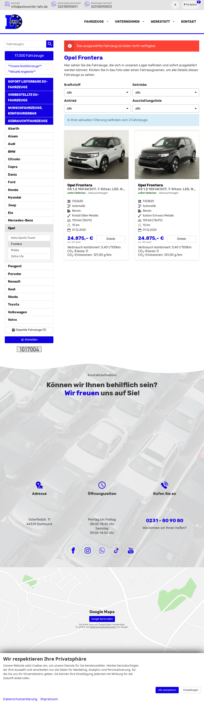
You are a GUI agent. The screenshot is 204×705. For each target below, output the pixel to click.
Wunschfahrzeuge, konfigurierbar (25, 110)
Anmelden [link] (31, 339)
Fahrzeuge (94, 22)
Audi (11, 144)
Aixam (13, 136)
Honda (13, 190)
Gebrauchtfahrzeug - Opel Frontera (96, 195)
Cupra (12, 167)
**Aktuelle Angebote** (22, 71)
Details (110, 239)
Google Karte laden (102, 619)
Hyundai (14, 197)
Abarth (13, 128)
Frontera (16, 244)
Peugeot (15, 266)
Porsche (14, 274)
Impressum (49, 699)
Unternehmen (127, 22)
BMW (11, 152)
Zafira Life (17, 256)
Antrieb (70, 101)
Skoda (13, 297)
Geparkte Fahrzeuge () (31, 330)
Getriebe (139, 85)
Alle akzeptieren (167, 690)
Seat (12, 289)
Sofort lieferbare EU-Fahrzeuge (28, 84)
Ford (11, 182)
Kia (10, 213)
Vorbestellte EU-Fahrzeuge (23, 97)
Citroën (14, 159)
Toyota (13, 304)
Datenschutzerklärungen (103, 627)
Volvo (12, 320)
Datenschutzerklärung (20, 699)
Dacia (12, 174)
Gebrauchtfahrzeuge (28, 121)
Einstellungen (190, 690)
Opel (11, 228)
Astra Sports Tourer (23, 238)
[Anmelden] (175, 5)
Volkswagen (17, 312)
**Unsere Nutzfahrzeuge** (25, 66)
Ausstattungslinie (147, 101)
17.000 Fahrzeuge (29, 55)
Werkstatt (160, 22)
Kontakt (188, 22)
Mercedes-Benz (20, 220)
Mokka (15, 250)
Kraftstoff (72, 85)
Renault (14, 281)
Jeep (12, 205)
